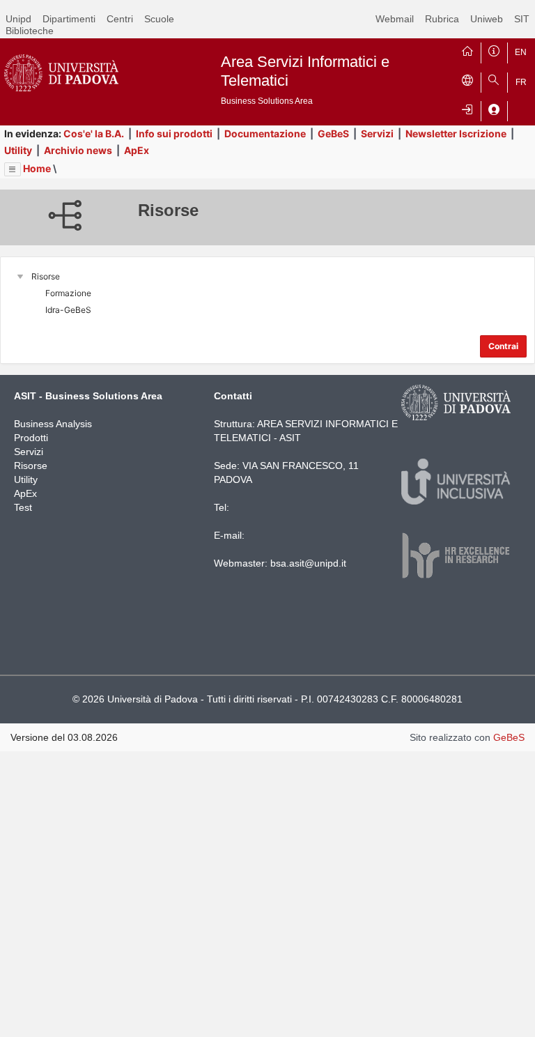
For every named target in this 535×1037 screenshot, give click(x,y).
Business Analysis (53, 423)
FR (521, 82)
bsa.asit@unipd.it (308, 563)
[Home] (467, 49)
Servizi (377, 133)
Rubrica (442, 18)
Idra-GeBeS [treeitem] (68, 310)
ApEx (136, 150)
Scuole (159, 18)
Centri (120, 18)
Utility (18, 150)
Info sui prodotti (174, 133)
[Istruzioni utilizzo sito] (493, 49)
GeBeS (333, 133)
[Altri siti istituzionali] (467, 79)
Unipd (18, 18)
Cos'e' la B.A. (93, 133)
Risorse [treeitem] (45, 276)
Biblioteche (30, 30)
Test (23, 507)
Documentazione (265, 133)
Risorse (30, 465)
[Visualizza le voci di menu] (12, 169)
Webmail (394, 18)
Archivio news (78, 150)
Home (37, 168)
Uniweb (486, 18)
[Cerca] (493, 79)
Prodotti (31, 437)
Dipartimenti (68, 18)
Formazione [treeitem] (68, 293)
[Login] (467, 108)
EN (521, 52)
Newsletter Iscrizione (455, 133)
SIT (521, 18)
